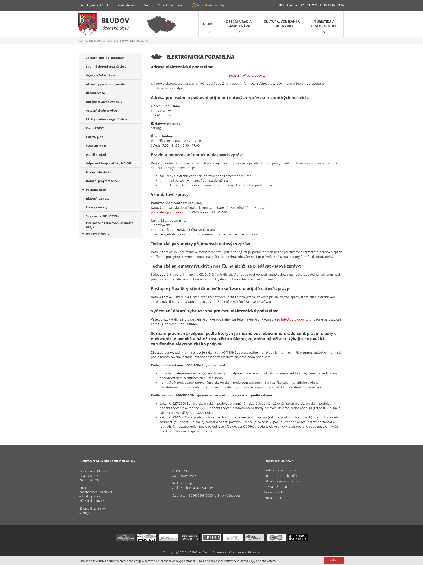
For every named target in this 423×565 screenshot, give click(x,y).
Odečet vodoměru (170, 5)
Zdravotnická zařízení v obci (283, 481)
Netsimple (253, 552)
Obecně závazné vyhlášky (104, 102)
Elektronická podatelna (134, 40)
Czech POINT (95, 128)
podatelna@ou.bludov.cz (247, 75)
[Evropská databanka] (190, 540)
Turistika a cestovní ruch (324, 23)
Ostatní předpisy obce (101, 110)
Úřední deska (95, 93)
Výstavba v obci (97, 146)
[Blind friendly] (298, 540)
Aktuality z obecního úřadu (105, 84)
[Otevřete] (168, 540)
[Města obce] (254, 540)
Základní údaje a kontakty (105, 58)
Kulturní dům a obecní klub (282, 475)
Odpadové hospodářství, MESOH (108, 163)
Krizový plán (94, 137)
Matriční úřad (96, 154)
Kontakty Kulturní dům (133, 5)
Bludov (115, 20)
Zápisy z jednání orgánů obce (106, 119)
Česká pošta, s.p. (276, 486)
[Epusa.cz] (211, 540)
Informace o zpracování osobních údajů (109, 225)
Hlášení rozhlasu (98, 198)
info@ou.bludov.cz (294, 319)
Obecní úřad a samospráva (239, 23)
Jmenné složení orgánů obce (106, 66)
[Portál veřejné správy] (125, 540)
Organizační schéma (100, 75)
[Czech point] (276, 540)
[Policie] (147, 540)
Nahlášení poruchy (210, 5)
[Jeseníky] (233, 540)
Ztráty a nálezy (96, 207)
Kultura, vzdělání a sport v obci (282, 23)
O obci (209, 24)
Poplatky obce (96, 190)
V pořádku (334, 560)
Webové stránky (97, 234)
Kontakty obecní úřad (93, 5)
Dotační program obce (102, 181)
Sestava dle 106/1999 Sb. (102, 216)
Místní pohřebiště (98, 172)
